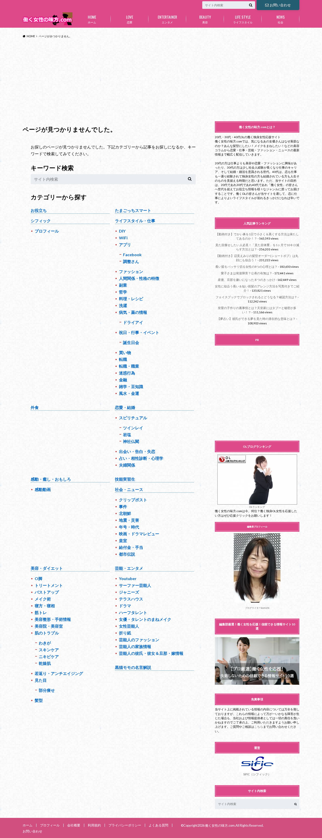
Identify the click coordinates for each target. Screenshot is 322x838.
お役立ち (39, 210)
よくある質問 (158, 825)
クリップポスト (133, 499)
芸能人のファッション (139, 639)
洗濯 (123, 305)
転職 (123, 359)
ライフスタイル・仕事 (135, 220)
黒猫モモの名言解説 (133, 667)
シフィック (41, 220)
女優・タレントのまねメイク (145, 619)
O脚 (38, 578)
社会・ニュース (129, 489)
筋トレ (41, 612)
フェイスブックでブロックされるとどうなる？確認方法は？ (256, 297)
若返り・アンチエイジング (59, 673)
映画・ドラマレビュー (139, 533)
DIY (122, 230)
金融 (123, 379)
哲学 (123, 291)
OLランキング (257, 506)
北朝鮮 (125, 513)
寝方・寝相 (45, 605)
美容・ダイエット (47, 568)
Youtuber (128, 578)
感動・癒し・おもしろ (51, 479)
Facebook (132, 254)
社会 (280, 19)
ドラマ (125, 605)
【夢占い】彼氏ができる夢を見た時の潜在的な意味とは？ (256, 318)
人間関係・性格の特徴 (139, 278)
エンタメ (167, 19)
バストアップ (47, 592)
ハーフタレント (133, 612)
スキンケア (49, 649)
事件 (123, 506)
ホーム (92, 19)
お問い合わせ (280, 5)
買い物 (125, 352)
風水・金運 (129, 393)
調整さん (131, 261)
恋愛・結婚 (125, 407)
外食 (35, 407)
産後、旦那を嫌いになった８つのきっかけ (246, 279)
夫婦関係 (127, 465)
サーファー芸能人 (135, 585)
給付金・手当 (131, 547)
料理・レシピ (131, 298)
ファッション (131, 271)
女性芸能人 (129, 626)
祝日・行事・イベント (139, 332)
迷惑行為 (127, 372)
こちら (258, 726)
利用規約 (94, 825)
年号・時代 (129, 526)
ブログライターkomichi (257, 607)
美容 (205, 19)
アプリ (125, 244)
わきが (45, 642)
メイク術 (43, 598)
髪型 (39, 700)
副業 (123, 285)
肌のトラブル (47, 632)
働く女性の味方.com (220, 825)
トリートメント (49, 585)
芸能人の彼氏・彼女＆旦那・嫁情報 (151, 653)
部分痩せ (47, 690)
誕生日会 (131, 342)
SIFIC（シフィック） (257, 774)
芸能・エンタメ (129, 568)
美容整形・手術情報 (53, 619)
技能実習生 (125, 479)
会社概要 (73, 825)
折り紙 (125, 632)
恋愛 (129, 19)
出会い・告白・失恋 (137, 451)
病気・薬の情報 (133, 312)
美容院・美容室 (49, 626)
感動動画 (43, 489)
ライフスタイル (243, 19)
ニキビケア (49, 656)
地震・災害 (129, 520)
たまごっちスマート (133, 210)
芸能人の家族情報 (135, 646)
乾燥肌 (45, 663)
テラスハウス (131, 598)
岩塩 (127, 434)
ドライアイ (133, 322)
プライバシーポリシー (124, 825)
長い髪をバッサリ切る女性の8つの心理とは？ (246, 266)
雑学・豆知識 (131, 386)
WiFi (123, 237)
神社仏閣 (131, 441)
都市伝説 (127, 554)
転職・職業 (129, 366)
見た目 (41, 680)
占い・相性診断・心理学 (141, 458)
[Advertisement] (161, 80)
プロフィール (47, 230)
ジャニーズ (129, 592)
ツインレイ (133, 427)
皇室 (123, 540)
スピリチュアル (133, 417)
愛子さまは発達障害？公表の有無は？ (246, 273)
